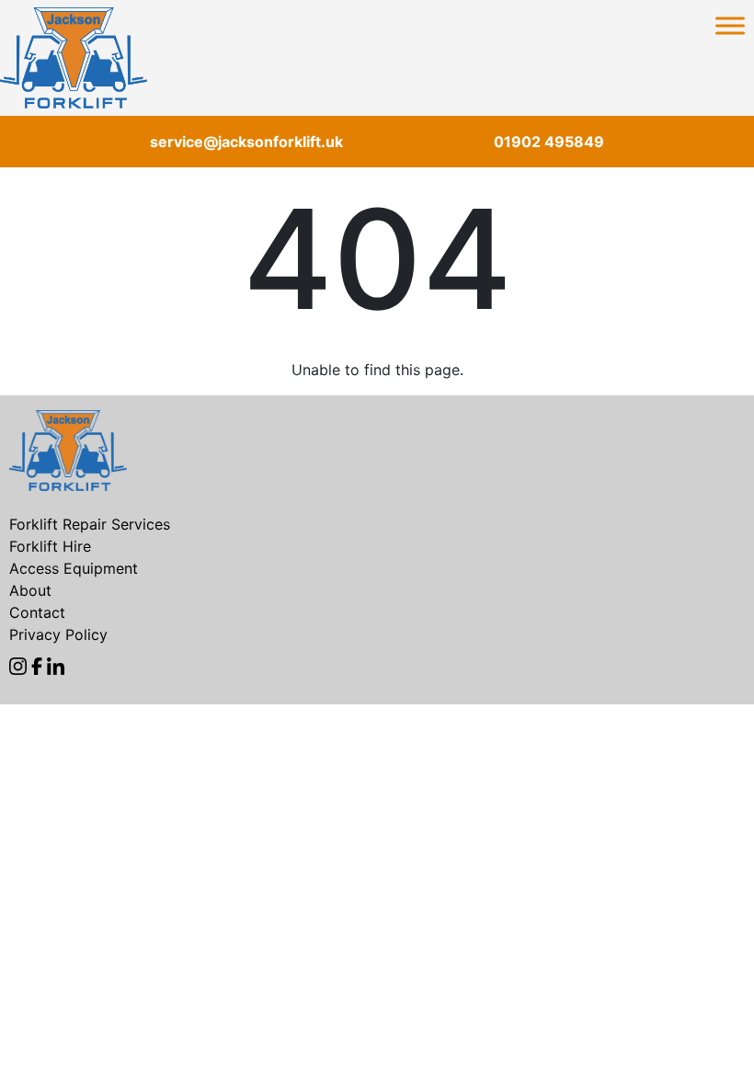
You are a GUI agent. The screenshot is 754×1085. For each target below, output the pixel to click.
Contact (37, 612)
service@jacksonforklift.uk (246, 141)
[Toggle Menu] (730, 25)
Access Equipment (73, 568)
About (30, 590)
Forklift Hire (50, 546)
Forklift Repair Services (89, 524)
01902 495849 (549, 141)
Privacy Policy (58, 634)
